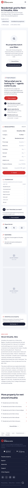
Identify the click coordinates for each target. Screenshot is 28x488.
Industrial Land (6, 191)
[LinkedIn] (10, 477)
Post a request (12, 98)
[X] (6, 477)
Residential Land (6, 186)
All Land (4, 202)
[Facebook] (2, 477)
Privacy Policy (4, 482)
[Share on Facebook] (6, 227)
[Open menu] (25, 2)
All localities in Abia (15, 24)
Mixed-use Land (6, 194)
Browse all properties (14, 65)
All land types (5, 24)
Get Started (13, 324)
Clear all (23, 126)
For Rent (8, 433)
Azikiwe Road (5, 21)
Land (13, 433)
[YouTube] (13, 477)
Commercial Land (7, 189)
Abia (2, 435)
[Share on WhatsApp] (21, 227)
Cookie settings (19, 482)
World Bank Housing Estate (17, 21)
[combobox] (17, 131)
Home (2, 433)
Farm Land (5, 197)
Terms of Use (12, 482)
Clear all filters (15, 61)
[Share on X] (13, 227)
